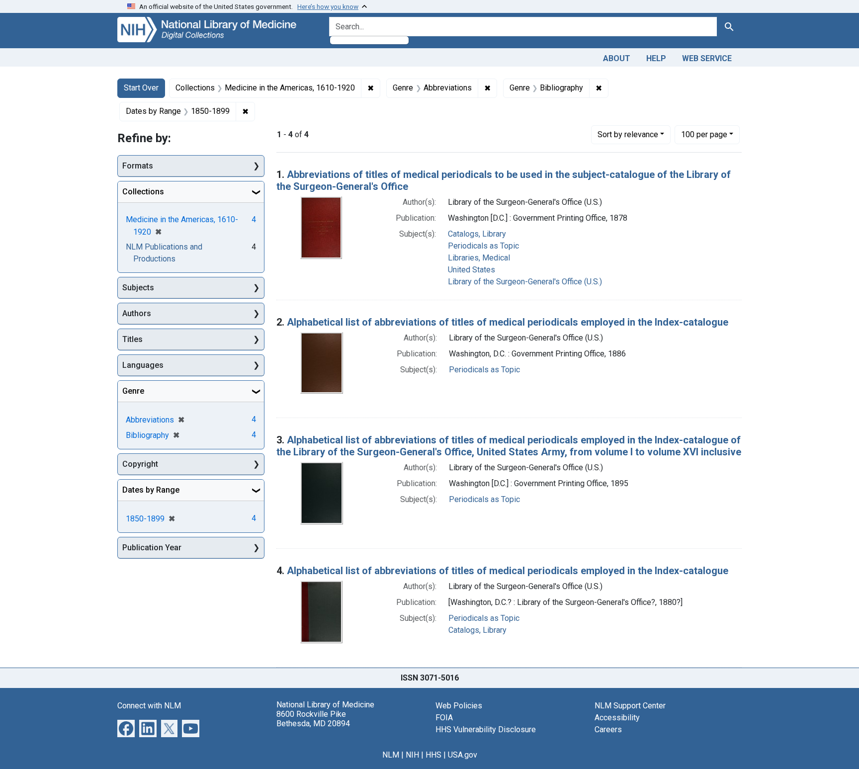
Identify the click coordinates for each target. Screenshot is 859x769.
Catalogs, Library (477, 234)
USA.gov (462, 755)
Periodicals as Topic (483, 246)
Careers (608, 729)
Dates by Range (150, 490)
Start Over (141, 87)
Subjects (138, 287)
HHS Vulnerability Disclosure (485, 729)
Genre (133, 391)
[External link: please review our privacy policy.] (126, 727)
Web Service (707, 58)
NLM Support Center (630, 705)
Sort (628, 134)
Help (656, 58)
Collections (143, 191)
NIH (412, 755)
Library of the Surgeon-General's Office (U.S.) (525, 281)
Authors (136, 313)
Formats (137, 166)
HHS (433, 755)
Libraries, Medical (479, 257)
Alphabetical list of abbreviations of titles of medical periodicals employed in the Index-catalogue (507, 322)
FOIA (444, 717)
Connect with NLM (149, 705)
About (616, 58)
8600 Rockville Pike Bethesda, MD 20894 (313, 718)
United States (471, 269)
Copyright (140, 464)
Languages (143, 365)
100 (704, 134)
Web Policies (458, 705)
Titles (132, 339)
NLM (390, 755)
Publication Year (151, 547)
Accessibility (617, 717)
